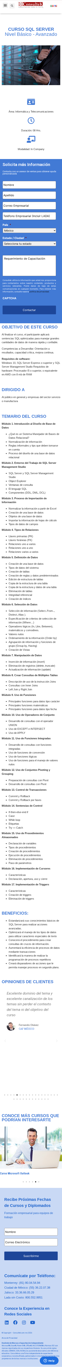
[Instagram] (24, 1322)
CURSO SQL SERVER (31, 29)
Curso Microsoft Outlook (14, 1173)
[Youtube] (32, 1322)
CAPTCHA (9, 298)
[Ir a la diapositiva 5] (35, 1181)
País (7, 225)
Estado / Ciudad (15, 238)
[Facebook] (15, 1322)
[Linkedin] (6, 1322)
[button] (5, 5)
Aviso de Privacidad (9, 1338)
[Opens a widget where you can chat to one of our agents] (49, 1361)
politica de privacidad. (39, 291)
